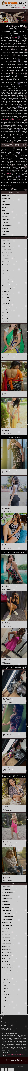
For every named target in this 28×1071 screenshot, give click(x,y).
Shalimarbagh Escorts (6, 297)
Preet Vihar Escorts (6, 988)
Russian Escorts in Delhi (6, 1030)
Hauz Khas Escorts (6, 931)
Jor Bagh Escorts (5, 907)
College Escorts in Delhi (6, 1028)
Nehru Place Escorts (6, 955)
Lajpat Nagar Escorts (6, 943)
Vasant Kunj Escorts (6, 318)
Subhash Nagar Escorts (7, 306)
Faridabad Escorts (6, 273)
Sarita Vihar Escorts (6, 321)
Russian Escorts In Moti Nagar (14, 776)
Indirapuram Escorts (6, 922)
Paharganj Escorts (6, 973)
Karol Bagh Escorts (6, 940)
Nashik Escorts (5, 210)
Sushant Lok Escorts (6, 270)
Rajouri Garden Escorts (7, 997)
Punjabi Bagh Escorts (6, 985)
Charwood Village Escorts (7, 892)
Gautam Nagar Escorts (7, 925)
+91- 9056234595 (21, 7)
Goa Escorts (4, 234)
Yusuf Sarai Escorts (6, 246)
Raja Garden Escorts (6, 991)
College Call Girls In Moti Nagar (14, 668)
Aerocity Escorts (5, 258)
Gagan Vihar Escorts (6, 910)
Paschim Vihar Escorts (6, 994)
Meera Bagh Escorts (6, 961)
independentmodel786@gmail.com (18, 1054)
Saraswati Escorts (6, 1009)
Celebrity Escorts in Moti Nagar (14, 437)
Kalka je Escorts (5, 928)
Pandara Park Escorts (6, 970)
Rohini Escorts (5, 1006)
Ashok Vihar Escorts (6, 889)
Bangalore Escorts (6, 219)
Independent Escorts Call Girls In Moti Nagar (14, 32)
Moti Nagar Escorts (9, 173)
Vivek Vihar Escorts (6, 243)
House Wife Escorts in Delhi (7, 1025)
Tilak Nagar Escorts (6, 312)
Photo (2, 1018)
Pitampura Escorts (6, 976)
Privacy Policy (4, 1024)
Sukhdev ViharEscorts (6, 303)
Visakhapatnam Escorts (7, 225)
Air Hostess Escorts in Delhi (7, 1026)
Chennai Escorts (5, 231)
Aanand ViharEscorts (6, 249)
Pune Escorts (5, 216)
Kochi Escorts (5, 228)
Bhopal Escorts (5, 201)
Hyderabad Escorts (6, 198)
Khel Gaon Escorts (6, 934)
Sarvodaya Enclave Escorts (8, 288)
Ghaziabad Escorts (6, 276)
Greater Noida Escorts (6, 279)
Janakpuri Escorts (6, 895)
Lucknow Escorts (5, 195)
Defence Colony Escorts (7, 252)
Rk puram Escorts (6, 255)
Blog (2, 1021)
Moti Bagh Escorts (6, 946)
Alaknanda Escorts (6, 886)
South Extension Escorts (7, 300)
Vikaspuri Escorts (5, 240)
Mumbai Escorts (5, 213)
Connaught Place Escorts (7, 916)
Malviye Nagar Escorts (7, 952)
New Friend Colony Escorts (8, 967)
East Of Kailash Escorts (7, 898)
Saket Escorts (5, 1003)
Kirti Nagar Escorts (6, 937)
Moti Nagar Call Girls (17, 37)
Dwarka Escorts (5, 261)
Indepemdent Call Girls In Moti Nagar (12, 119)
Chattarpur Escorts (6, 904)
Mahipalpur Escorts (6, 264)
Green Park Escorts (6, 913)
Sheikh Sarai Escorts (6, 294)
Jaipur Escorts (5, 207)
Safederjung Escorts (6, 1000)
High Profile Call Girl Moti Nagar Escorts (14, 27)
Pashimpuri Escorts (6, 982)
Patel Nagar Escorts (6, 979)
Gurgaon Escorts (5, 282)
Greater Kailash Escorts (7, 919)
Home (2, 1017)
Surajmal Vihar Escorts (7, 309)
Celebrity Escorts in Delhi (6, 1029)
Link (2, 1020)
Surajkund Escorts (6, 267)
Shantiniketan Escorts (6, 291)
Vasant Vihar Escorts (6, 315)
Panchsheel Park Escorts (7, 964)
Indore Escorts (5, 222)
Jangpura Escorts (5, 901)
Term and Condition (5, 1022)
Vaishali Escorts (5, 1012)
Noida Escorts (5, 285)
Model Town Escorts (6, 949)
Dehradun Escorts (6, 204)
